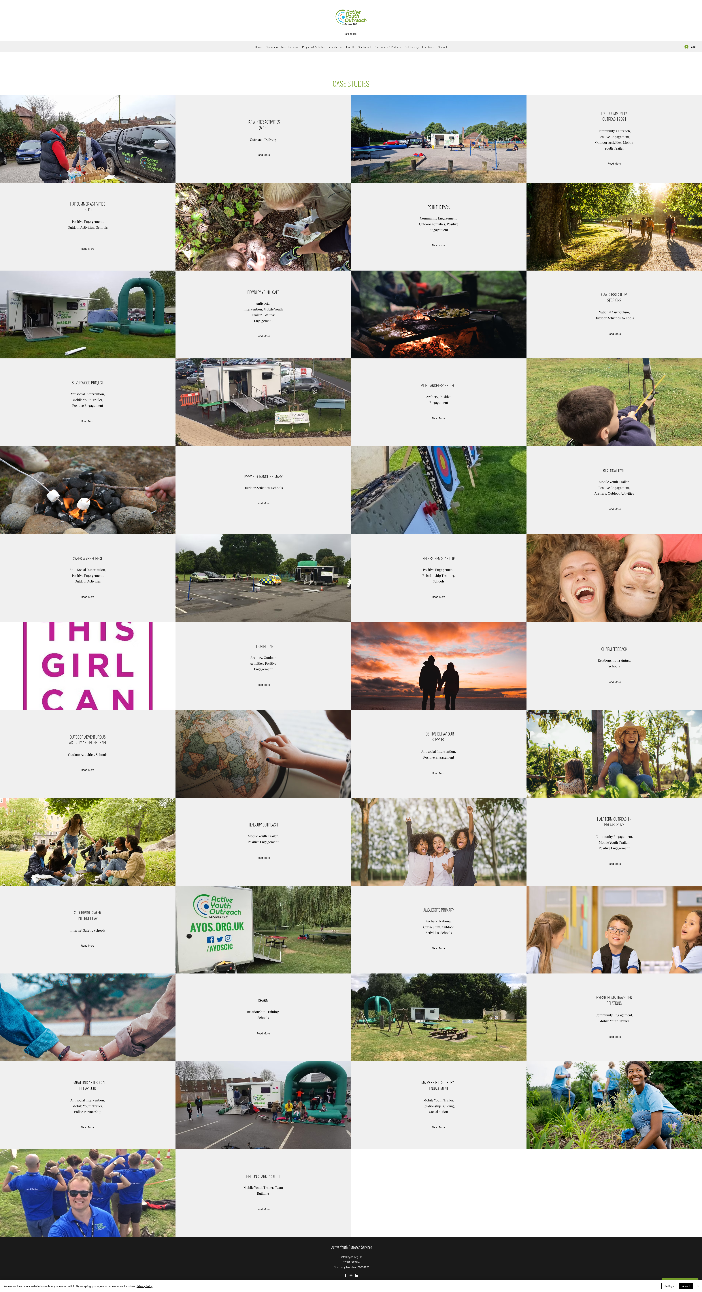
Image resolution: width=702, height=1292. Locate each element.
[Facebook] (345, 1275)
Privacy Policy (144, 1286)
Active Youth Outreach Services (351, 1247)
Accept (686, 1286)
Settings (669, 1286)
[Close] (697, 1286)
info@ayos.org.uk (351, 1257)
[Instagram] (351, 1275)
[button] (364, 47)
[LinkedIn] (356, 1275)
